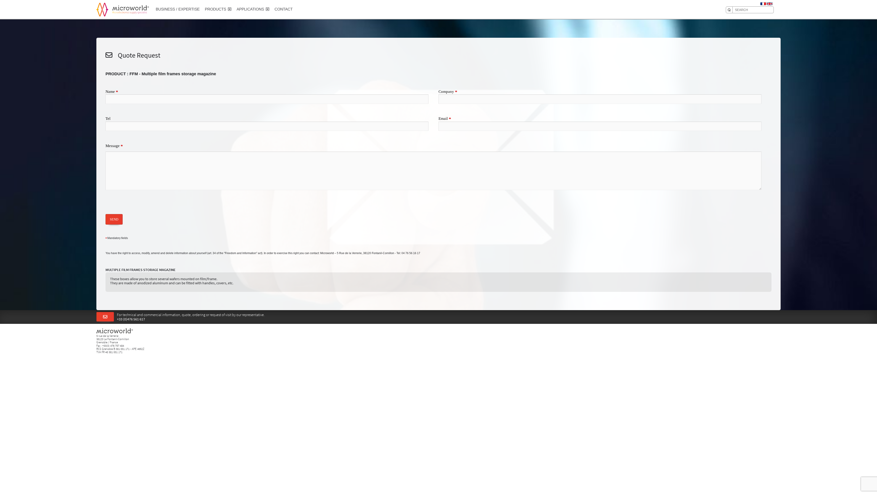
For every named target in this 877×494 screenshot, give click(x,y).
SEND (114, 219)
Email (444, 118)
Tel (108, 118)
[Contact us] (105, 317)
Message (114, 146)
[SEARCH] (729, 9)
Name (112, 91)
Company (447, 91)
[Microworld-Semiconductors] (102, 9)
